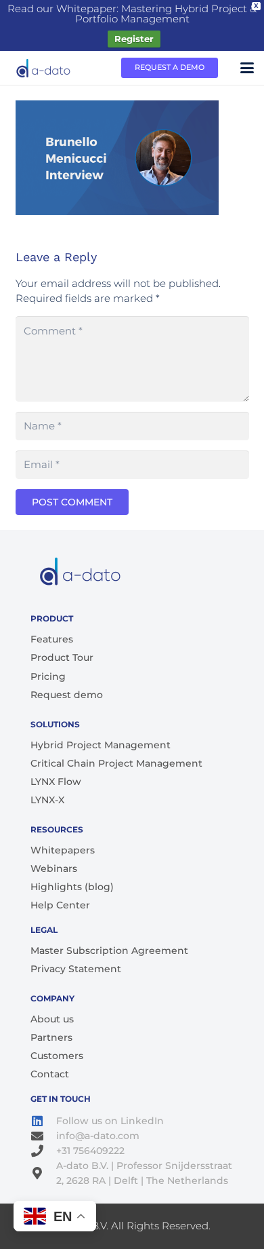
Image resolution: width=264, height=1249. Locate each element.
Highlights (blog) (72, 887)
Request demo (66, 695)
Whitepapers (62, 850)
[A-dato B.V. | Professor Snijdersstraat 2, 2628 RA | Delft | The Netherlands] (43, 1173)
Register (134, 38)
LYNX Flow (55, 781)
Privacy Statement (75, 969)
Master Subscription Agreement (109, 950)
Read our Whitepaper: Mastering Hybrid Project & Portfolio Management (132, 13)
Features (51, 639)
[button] (247, 68)
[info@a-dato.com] (43, 1136)
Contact (49, 1074)
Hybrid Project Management (100, 745)
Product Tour (61, 657)
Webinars (53, 868)
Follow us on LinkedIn (110, 1121)
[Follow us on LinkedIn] (43, 1121)
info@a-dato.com (97, 1136)
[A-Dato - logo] (44, 68)
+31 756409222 (90, 1151)
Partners (51, 1037)
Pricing (48, 676)
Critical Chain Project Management (116, 763)
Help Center (60, 905)
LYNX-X (47, 800)
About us (52, 1019)
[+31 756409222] (43, 1151)
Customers (56, 1056)
